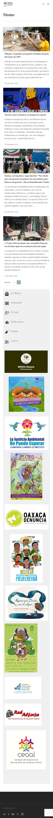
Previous (7, 282)
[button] (48, 4)
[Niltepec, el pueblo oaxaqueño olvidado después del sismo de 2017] (26, 39)
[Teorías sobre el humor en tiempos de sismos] (26, 100)
